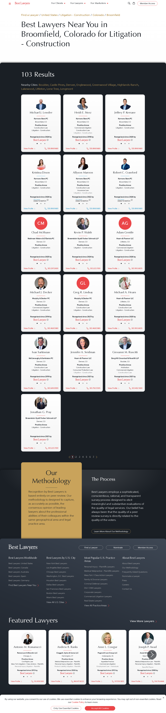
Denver (70, 84)
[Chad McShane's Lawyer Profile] (41, 226)
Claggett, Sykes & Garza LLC (67, 653)
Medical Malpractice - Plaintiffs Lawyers (101, 571)
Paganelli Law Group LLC (107, 653)
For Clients (57, 3)
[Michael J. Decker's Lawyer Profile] (41, 286)
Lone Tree (53, 88)
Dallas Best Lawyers (55, 585)
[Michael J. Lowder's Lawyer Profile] (41, 107)
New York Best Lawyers (56, 563)
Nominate (118, 547)
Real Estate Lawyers (93, 601)
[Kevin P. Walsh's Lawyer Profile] (83, 226)
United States (49, 15)
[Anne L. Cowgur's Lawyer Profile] (107, 641)
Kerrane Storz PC (41, 118)
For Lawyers (76, 3)
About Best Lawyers (131, 563)
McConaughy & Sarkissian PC (41, 358)
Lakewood (27, 88)
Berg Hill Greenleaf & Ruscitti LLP (125, 358)
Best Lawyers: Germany (19, 580)
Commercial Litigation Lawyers (98, 596)
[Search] (129, 3)
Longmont (66, 88)
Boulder (44, 84)
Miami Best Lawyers (55, 597)
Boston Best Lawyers (55, 593)
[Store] (134, 3)
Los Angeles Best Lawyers (57, 568)
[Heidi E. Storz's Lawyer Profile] (83, 107)
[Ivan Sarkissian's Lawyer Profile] (41, 346)
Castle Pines (57, 84)
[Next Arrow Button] (152, 654)
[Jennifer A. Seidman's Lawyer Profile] (83, 346)
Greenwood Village (104, 84)
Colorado (98, 15)
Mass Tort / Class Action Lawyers (98, 575)
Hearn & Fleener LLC (125, 238)
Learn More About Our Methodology (111, 531)
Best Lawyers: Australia (19, 572)
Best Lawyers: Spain (17, 576)
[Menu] (10, 3)
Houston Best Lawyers (56, 580)
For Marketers (98, 3)
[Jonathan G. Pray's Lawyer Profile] (41, 406)
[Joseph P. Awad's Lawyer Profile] (147, 641)
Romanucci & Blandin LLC (27, 653)
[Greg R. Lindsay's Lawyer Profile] (83, 286)
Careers (125, 585)
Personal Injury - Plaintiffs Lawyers (99, 567)
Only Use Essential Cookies (66, 708)
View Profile (28, 148)
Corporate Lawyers (92, 592)
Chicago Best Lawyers (56, 572)
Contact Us (127, 589)
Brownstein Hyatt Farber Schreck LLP (83, 238)
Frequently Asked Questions (134, 572)
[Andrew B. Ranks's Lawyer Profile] (67, 641)
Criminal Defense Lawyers (95, 584)
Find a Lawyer (30, 15)
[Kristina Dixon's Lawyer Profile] (41, 167)
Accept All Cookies (100, 708)
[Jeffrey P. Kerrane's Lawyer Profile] (125, 107)
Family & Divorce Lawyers (95, 579)
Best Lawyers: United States (21, 563)
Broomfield (113, 15)
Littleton (40, 88)
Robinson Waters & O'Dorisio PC (41, 238)
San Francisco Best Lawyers (58, 589)
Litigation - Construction (75, 15)
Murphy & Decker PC (41, 298)
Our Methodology (130, 568)
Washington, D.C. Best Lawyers (60, 576)
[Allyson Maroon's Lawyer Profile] (83, 167)
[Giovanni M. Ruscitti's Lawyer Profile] (125, 346)
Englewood (83, 84)
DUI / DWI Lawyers (92, 588)
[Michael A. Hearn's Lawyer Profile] (125, 286)
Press (124, 580)
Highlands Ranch (127, 84)
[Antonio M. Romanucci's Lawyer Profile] (27, 641)
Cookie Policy (78, 702)
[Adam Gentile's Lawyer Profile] (125, 226)
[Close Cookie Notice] (163, 697)
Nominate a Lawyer (131, 576)
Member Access (145, 547)
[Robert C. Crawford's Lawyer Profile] (125, 167)
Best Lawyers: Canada (18, 568)
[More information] (47, 139)
